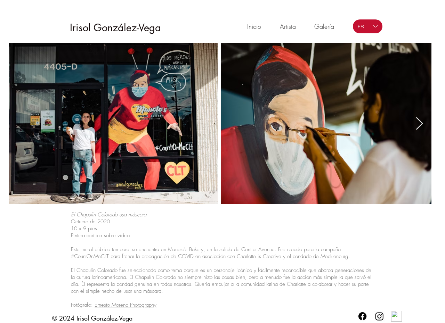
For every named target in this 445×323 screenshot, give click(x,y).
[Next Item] (419, 124)
